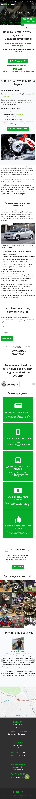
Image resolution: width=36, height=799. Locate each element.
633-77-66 (28, 21)
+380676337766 (18, 351)
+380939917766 (18, 353)
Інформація (18, 764)
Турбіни (10, 22)
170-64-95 (28, 1)
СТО (18, 748)
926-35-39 (18, 777)
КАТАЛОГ (18, 721)
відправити (18, 567)
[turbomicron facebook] (13, 792)
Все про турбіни (18, 767)
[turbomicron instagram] (22, 792)
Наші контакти (18, 769)
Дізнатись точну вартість (18, 129)
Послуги (18, 742)
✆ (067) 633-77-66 (18, 60)
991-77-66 (28, 19)
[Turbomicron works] (6, 586)
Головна (3, 22)
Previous (2, 384)
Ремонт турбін (18, 724)
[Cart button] (33, 4)
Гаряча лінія (18, 774)
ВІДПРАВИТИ (6, 338)
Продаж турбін (18, 22)
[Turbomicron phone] (3, 1)
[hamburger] (29, 4)
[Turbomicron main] (8, 5)
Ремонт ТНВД (18, 745)
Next (33, 384)
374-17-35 (16, 1)
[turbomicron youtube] (17, 792)
